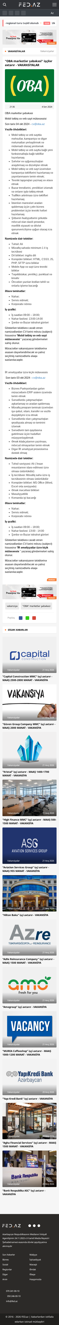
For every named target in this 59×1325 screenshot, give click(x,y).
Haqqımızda (35, 1279)
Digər (5, 1274)
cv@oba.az (38, 124)
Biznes (5, 1259)
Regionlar (7, 1269)
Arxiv (4, 1279)
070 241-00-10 (12, 1290)
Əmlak (33, 1269)
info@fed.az (12, 1301)
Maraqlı (33, 1264)
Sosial (5, 1264)
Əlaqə (32, 1274)
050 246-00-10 (13, 1296)
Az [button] (52, 13)
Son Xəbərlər (8, 1254)
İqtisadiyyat (35, 1259)
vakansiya (12, 606)
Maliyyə (33, 1254)
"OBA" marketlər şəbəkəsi (36, 606)
